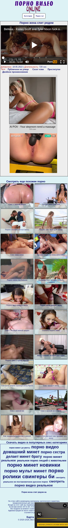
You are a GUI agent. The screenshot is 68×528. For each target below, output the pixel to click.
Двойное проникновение (15, 72)
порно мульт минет (25, 470)
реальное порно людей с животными (41, 460)
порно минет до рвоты (19, 448)
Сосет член (38, 69)
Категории (28, 16)
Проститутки (54, 69)
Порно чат (40, 16)
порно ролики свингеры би (33, 473)
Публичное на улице (18, 69)
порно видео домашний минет (31, 449)
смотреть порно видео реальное (40, 483)
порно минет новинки (33, 465)
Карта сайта (34, 517)
